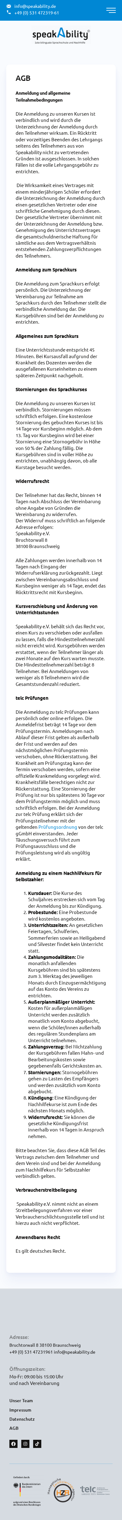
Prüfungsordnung (57, 827)
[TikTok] (37, 1444)
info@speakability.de (74, 1352)
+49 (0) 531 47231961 (31, 1352)
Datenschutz (22, 1419)
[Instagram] (25, 1444)
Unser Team (21, 1400)
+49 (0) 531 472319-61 (36, 12)
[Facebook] (13, 1444)
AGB (13, 1428)
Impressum (20, 1410)
